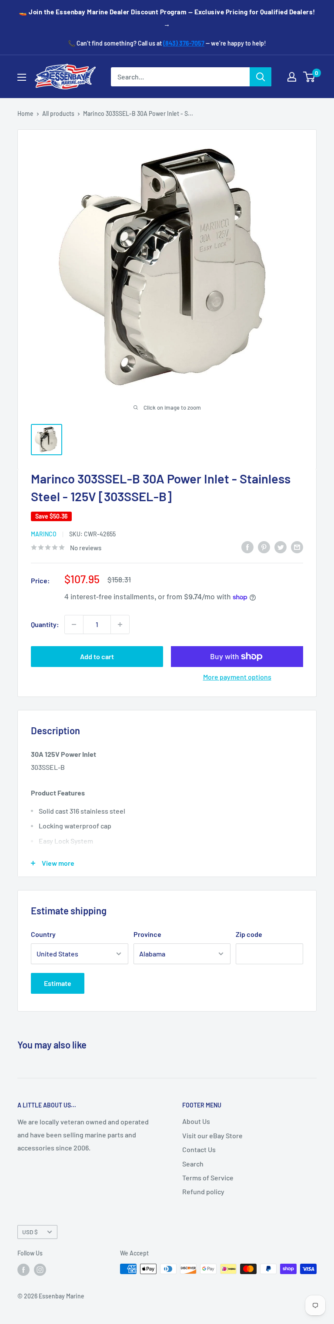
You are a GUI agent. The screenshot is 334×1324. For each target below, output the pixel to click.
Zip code (249, 934)
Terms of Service (208, 1177)
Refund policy (203, 1191)
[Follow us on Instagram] (40, 1270)
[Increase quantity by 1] (120, 624)
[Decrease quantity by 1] (74, 624)
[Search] (260, 76)
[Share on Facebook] (247, 546)
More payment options (237, 677)
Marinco (44, 534)
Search (193, 1164)
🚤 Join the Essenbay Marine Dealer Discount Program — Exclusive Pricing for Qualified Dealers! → (167, 18)
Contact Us (199, 1149)
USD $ (30, 1231)
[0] (309, 77)
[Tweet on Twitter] (280, 546)
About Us (196, 1121)
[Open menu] (21, 77)
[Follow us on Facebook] (23, 1270)
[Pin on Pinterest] (264, 546)
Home (25, 113)
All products (58, 113)
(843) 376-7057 (183, 43)
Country (43, 934)
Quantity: (45, 624)
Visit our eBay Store (212, 1135)
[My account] (291, 77)
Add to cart (97, 656)
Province (147, 934)
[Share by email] (297, 546)
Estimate (57, 983)
